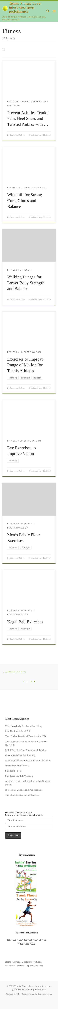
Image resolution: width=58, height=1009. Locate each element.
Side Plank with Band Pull (17, 731)
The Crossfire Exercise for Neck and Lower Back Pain (26, 743)
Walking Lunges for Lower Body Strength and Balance (25, 283)
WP (18, 994)
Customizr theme (45, 994)
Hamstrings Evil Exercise (17, 765)
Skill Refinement (13, 770)
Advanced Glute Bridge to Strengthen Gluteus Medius (27, 783)
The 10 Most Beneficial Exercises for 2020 (26, 736)
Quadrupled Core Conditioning (20, 755)
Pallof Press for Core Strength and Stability (25, 750)
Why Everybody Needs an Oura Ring (23, 726)
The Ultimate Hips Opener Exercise (22, 795)
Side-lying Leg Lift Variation (19, 775)
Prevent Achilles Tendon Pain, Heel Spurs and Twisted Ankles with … (28, 118)
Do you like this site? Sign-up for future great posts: (24, 813)
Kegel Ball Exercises (25, 622)
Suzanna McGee (17, 135)
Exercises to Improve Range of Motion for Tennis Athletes (25, 365)
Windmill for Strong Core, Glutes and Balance (24, 200)
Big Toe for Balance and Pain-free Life (24, 789)
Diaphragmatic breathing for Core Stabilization (27, 760)
